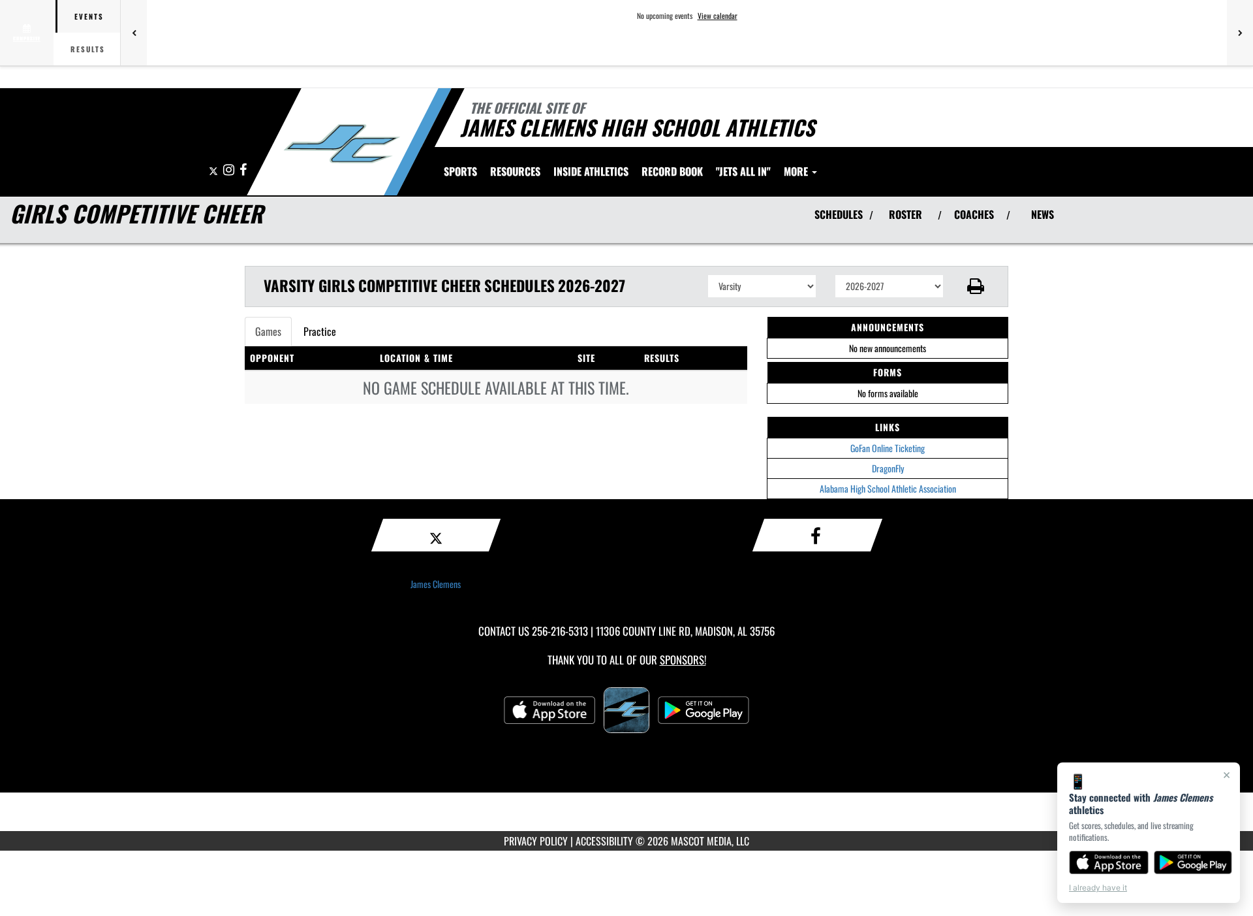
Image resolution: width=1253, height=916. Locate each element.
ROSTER (905, 214)
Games (268, 331)
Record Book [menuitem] (672, 171)
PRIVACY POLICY (536, 841)
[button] (976, 286)
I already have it (1098, 887)
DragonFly (888, 468)
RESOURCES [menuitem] (515, 171)
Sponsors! (683, 659)
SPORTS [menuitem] (460, 171)
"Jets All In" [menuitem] (743, 171)
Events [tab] (89, 16)
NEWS (1042, 214)
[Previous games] (134, 32)
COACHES (974, 214)
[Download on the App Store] (1109, 862)
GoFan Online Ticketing (887, 448)
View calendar (717, 15)
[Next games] (1240, 32)
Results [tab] (87, 49)
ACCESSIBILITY (604, 841)
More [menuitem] (797, 171)
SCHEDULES (838, 214)
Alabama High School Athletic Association (888, 488)
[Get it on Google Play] (1193, 862)
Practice (319, 331)
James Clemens (435, 584)
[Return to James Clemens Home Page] (342, 143)
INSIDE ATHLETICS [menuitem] (590, 171)
